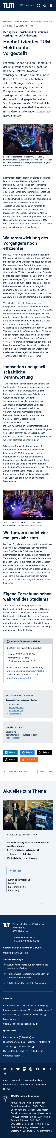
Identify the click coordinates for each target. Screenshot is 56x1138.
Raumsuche (25, 1046)
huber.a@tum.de (16, 707)
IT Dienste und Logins (14, 1042)
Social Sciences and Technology (19, 1024)
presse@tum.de (16, 710)
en (32, 5)
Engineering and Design (15, 1010)
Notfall (6, 1089)
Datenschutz (26, 1084)
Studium (48, 21)
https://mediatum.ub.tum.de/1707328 (25, 671)
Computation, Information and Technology (24, 1005)
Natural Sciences (41, 1010)
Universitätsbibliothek (14, 1051)
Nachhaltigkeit (21, 21)
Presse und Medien (32, 1080)
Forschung (36, 21)
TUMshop (36, 1051)
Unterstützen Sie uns (13, 953)
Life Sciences (10, 1014)
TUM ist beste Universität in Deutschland (27, 983)
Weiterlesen (15, 871)
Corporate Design (12, 1055)
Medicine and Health (32, 1014)
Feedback (15, 1080)
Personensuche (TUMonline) (17, 1037)
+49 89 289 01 (28, 937)
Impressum (40, 1084)
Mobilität (7, 21)
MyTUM (43, 1042)
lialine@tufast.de (13, 738)
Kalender (31, 1042)
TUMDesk (8, 1046)
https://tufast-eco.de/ (17, 678)
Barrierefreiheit (10, 1084)
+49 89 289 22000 (30, 941)
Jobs (5, 1080)
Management (10, 1019)
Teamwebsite (15, 713)
